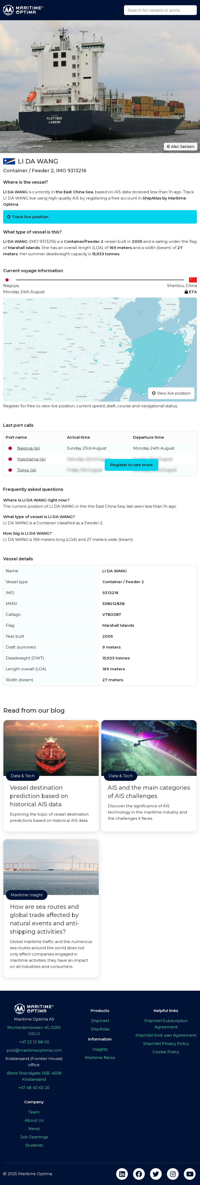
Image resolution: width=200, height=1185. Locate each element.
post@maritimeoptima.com (34, 1050)
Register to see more (131, 464)
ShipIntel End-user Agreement (165, 1035)
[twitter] (156, 1174)
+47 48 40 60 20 (34, 1087)
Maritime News (100, 1057)
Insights (100, 1049)
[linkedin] (122, 1174)
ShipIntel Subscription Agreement (166, 1023)
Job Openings (34, 1136)
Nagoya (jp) (28, 448)
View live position (174, 393)
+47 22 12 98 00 (34, 1041)
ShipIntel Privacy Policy (166, 1043)
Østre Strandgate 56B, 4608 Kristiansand (34, 1076)
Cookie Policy (166, 1051)
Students (34, 1145)
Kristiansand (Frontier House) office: (34, 1061)
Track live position (30, 216)
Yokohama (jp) (31, 459)
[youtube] (190, 1174)
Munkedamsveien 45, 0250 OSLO (34, 1030)
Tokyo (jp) (26, 469)
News (34, 1128)
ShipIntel (100, 1020)
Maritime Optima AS (34, 1019)
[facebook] (139, 1174)
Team (34, 1112)
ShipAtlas (100, 1028)
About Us (34, 1120)
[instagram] (173, 1174)
